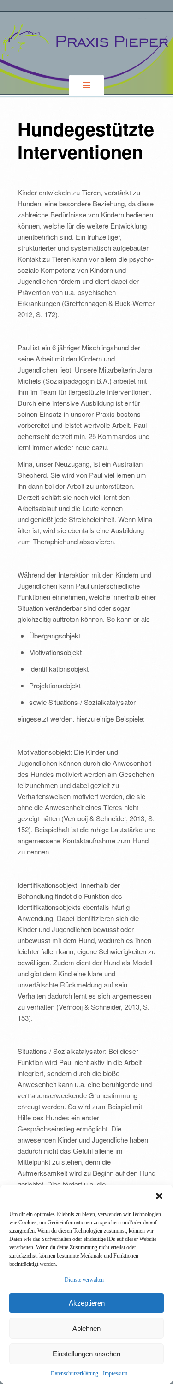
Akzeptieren (87, 1303)
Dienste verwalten (84, 1279)
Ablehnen (86, 1328)
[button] (159, 1196)
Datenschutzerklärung (74, 1373)
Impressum (115, 1373)
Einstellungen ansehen (86, 1354)
